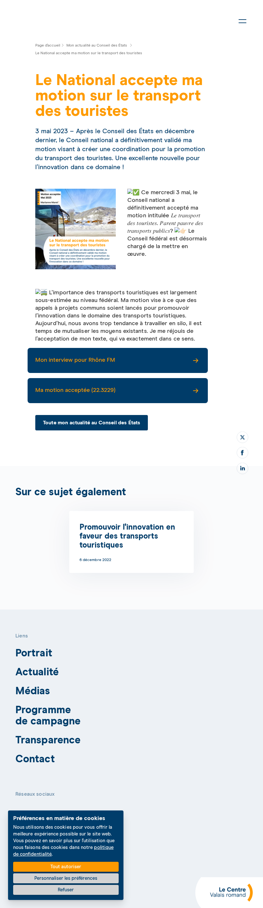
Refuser (66, 889)
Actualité (37, 672)
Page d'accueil (47, 46)
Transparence (48, 740)
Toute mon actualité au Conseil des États (91, 423)
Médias (32, 691)
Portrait (33, 653)
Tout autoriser (65, 866)
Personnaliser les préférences (65, 878)
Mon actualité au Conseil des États (96, 46)
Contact (35, 759)
